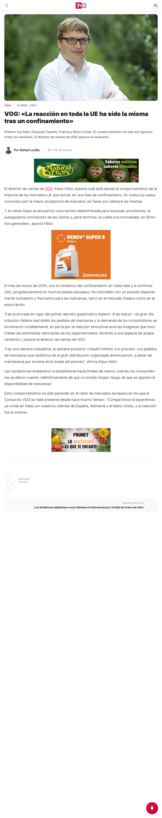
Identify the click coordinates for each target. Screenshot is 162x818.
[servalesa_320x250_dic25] (81, 254)
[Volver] (7, 5)
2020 (7, 105)
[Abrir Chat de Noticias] (152, 808)
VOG (49, 189)
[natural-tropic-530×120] (81, 170)
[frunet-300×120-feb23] (81, 439)
